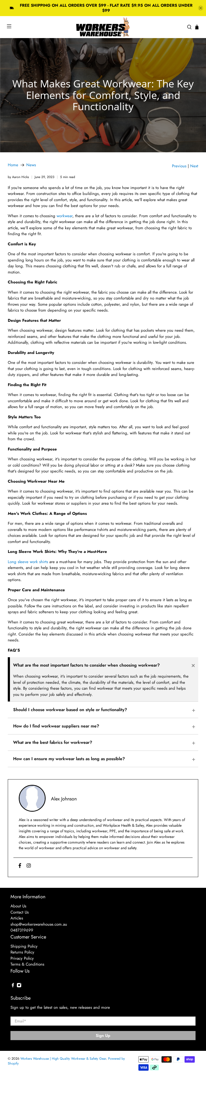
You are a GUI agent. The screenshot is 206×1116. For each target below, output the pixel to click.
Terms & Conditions (27, 964)
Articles (16, 918)
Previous (179, 166)
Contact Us (19, 912)
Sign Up (103, 1036)
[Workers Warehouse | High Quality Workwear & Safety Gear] (103, 27)
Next (194, 166)
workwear (63, 216)
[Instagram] (28, 866)
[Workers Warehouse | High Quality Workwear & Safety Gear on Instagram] (19, 986)
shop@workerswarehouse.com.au (38, 924)
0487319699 (21, 930)
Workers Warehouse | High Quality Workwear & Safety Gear (63, 1058)
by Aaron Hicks (18, 177)
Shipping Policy (24, 946)
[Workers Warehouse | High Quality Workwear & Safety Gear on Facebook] (12, 986)
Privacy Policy (22, 958)
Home (13, 165)
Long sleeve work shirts (28, 562)
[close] (200, 8)
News (31, 165)
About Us (18, 906)
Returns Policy (22, 952)
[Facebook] (19, 866)
